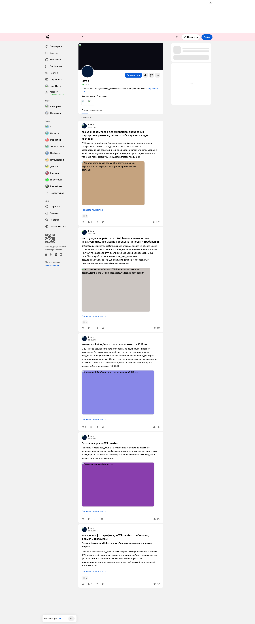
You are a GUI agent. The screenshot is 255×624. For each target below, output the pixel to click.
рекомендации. (52, 265)
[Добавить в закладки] (90, 427)
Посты (85, 110)
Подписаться (133, 75)
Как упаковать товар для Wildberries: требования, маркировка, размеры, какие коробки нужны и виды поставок (115, 135)
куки (59, 618)
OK (71, 618)
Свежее (85, 117)
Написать (192, 37)
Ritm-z (91, 124)
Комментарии (96, 110)
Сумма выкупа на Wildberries (100, 443)
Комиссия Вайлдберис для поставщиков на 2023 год (115, 344)
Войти (207, 37)
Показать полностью (92, 209)
